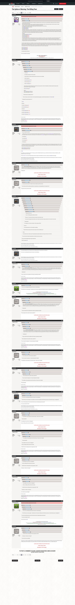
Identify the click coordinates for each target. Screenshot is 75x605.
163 (23, 12)
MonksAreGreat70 (27, 180)
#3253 (62, 475)
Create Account (63, 3)
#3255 (62, 526)
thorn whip (42, 134)
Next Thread (60, 560)
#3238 (62, 124)
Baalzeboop (26, 182)
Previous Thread (15, 560)
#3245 (62, 296)
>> (29, 61)
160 (17, 12)
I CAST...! (26, 120)
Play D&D (17, 3)
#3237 (62, 59)
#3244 (62, 283)
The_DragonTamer (27, 130)
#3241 (62, 196)
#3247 (62, 350)
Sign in (57, 3)
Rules (23, 3)
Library (28, 3)
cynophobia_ (26, 18)
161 (19, 12)
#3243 (62, 262)
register (43, 551)
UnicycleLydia (27, 20)
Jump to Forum (37, 560)
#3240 (62, 178)
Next (30, 12)
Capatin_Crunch (27, 61)
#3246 (62, 320)
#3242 (62, 248)
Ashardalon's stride (50, 133)
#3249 (62, 391)
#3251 (62, 430)
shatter (24, 155)
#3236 (62, 14)
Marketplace (40, 3)
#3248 (62, 368)
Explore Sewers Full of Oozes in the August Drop (35, 1)
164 (25, 12)
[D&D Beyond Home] (12, 4)
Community (34, 3)
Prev (13, 12)
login (37, 551)
